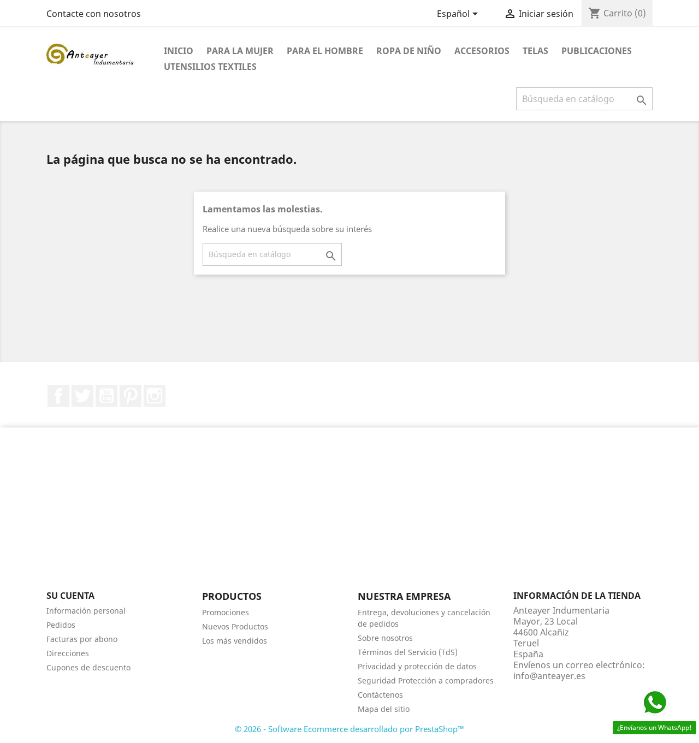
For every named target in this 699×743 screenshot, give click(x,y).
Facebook (58, 396)
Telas (535, 51)
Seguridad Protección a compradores (426, 680)
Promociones (225, 612)
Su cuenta (70, 596)
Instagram (154, 396)
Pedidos (60, 625)
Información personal (86, 610)
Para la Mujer (240, 51)
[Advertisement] (349, 514)
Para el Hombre (325, 51)
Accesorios (482, 51)
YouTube (106, 396)
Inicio (178, 51)
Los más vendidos (234, 640)
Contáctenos (380, 694)
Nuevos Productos (235, 626)
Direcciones (67, 653)
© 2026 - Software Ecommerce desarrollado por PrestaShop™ (349, 728)
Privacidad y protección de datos (417, 666)
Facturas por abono (81, 639)
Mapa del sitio (384, 709)
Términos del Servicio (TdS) (408, 652)
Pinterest (130, 396)
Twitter (82, 396)
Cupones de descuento (88, 667)
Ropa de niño (408, 51)
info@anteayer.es (549, 676)
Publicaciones (596, 51)
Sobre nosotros (385, 638)
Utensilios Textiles (210, 67)
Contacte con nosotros (93, 14)
